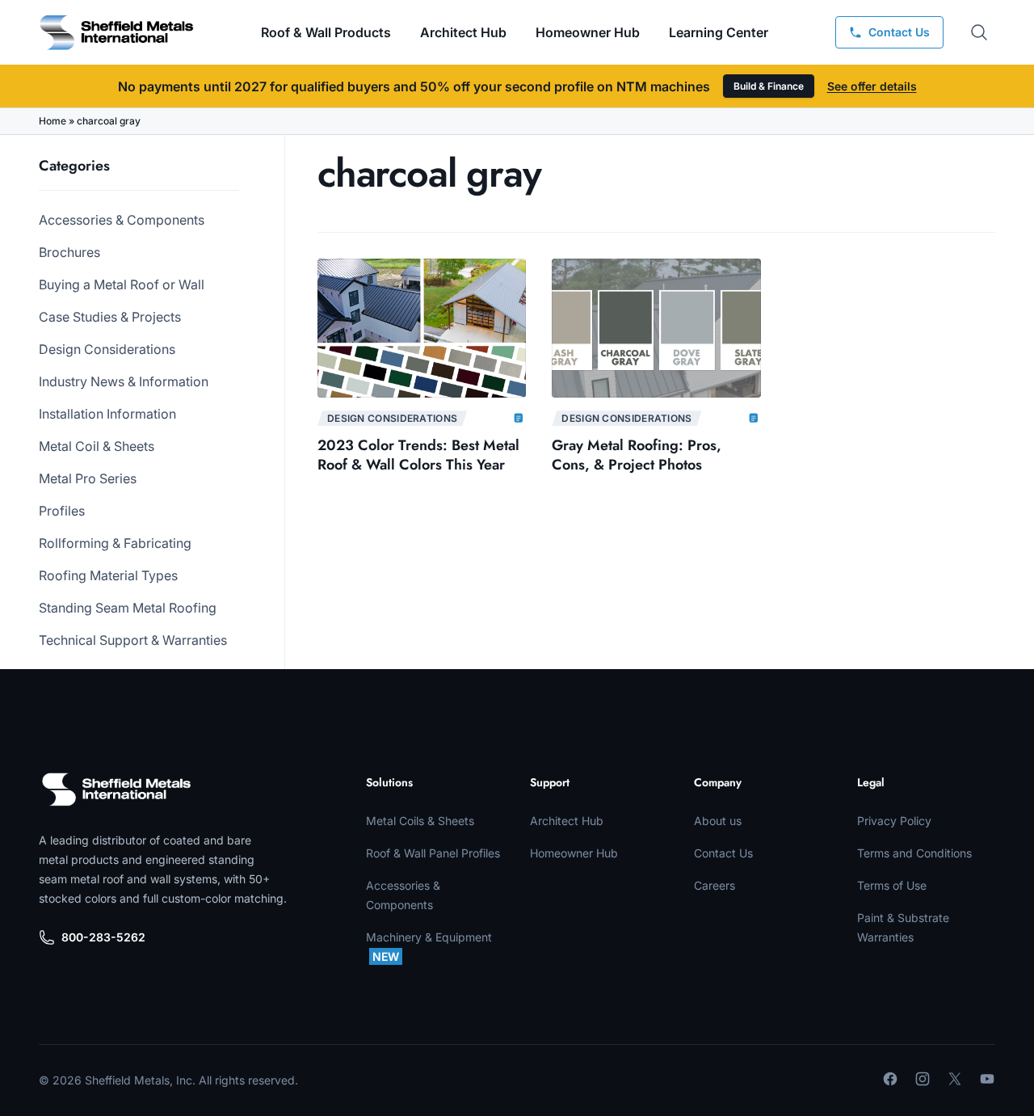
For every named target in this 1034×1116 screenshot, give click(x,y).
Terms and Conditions (914, 853)
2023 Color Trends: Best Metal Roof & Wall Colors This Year (418, 455)
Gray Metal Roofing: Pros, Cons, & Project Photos (636, 455)
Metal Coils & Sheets (420, 821)
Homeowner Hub (588, 32)
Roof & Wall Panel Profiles (433, 853)
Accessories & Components (121, 220)
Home (52, 121)
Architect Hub (463, 32)
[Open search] (979, 32)
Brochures (69, 252)
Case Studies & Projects (110, 317)
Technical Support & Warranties (133, 640)
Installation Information (107, 414)
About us (718, 821)
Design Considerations (107, 349)
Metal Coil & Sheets (96, 446)
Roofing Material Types (108, 575)
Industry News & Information (123, 381)
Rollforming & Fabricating (115, 543)
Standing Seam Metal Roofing (127, 608)
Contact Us (723, 853)
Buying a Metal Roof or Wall (121, 284)
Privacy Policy (894, 821)
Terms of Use (892, 885)
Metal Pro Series (88, 478)
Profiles (62, 511)
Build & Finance (768, 86)
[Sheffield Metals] (116, 789)
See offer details (872, 86)
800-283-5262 (103, 937)
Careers (714, 885)
